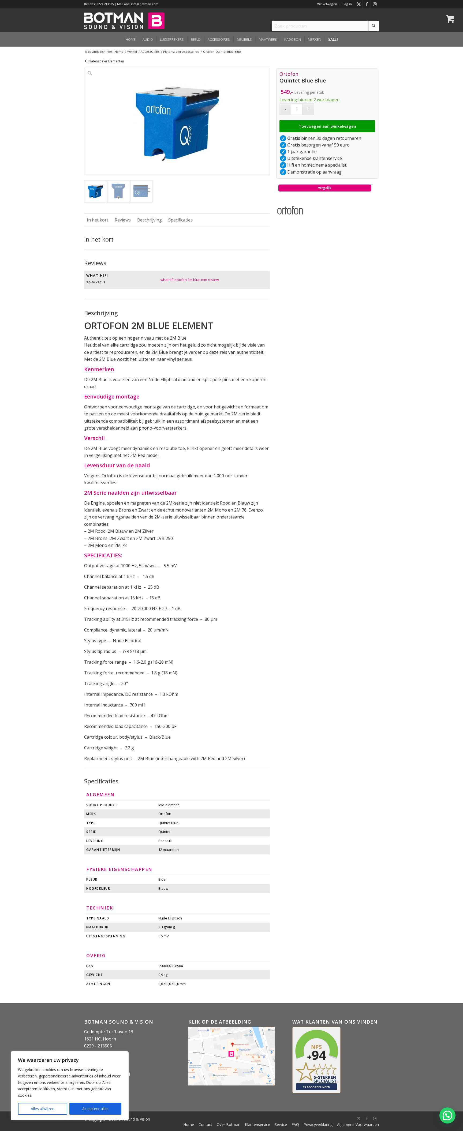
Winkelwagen (327, 4)
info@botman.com (144, 4)
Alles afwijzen (42, 1108)
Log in (347, 4)
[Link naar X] (359, 4)
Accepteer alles (95, 1108)
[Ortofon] (290, 211)
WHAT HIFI (97, 275)
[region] (70, 1085)
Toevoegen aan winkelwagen (327, 126)
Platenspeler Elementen (106, 61)
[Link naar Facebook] (367, 4)
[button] (447, 1115)
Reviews (123, 220)
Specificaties (180, 220)
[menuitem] (327, 4)
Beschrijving (149, 220)
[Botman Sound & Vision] (124, 20)
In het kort (97, 220)
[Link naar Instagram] (375, 4)
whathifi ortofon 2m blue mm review (189, 279)
